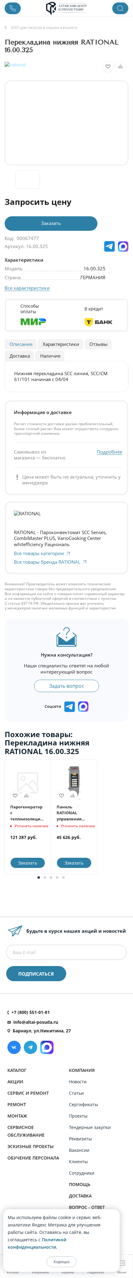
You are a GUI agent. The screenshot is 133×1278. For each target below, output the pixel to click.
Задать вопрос (66, 686)
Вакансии (79, 1150)
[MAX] (123, 246)
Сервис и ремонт (28, 1093)
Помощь (79, 1184)
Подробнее (109, 452)
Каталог (17, 1070)
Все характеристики (27, 288)
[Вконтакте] (14, 1047)
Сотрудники (81, 1173)
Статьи (76, 1093)
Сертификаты (83, 1104)
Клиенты (78, 1161)
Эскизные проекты (30, 1146)
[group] (66, 123)
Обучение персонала (33, 1158)
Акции (15, 1082)
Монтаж (17, 1116)
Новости (78, 1082)
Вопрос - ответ (87, 1207)
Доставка (80, 1196)
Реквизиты (80, 1139)
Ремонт (16, 1104)
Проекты (78, 1116)
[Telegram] (30, 1047)
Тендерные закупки (90, 1127)
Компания (82, 1070)
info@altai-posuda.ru (35, 1022)
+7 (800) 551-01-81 (30, 1012)
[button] (39, 877)
